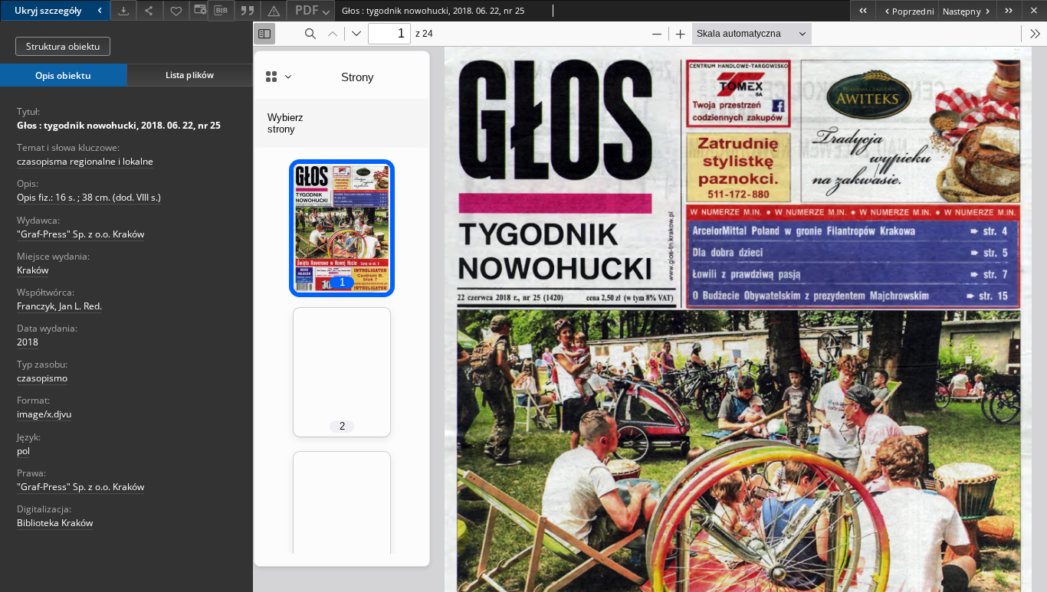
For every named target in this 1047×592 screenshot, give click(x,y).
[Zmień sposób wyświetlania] (198, 10)
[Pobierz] (123, 10)
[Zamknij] (1034, 10)
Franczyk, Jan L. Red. (59, 305)
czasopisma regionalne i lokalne (85, 161)
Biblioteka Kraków (55, 522)
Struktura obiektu (63, 46)
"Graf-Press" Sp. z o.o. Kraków (80, 233)
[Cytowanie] (248, 10)
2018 (27, 341)
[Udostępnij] (149, 10)
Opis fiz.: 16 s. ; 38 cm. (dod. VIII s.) (89, 197)
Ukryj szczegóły (48, 10)
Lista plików (190, 74)
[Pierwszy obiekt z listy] (862, 10)
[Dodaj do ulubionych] (176, 10)
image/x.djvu (44, 413)
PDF (307, 10)
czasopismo (42, 377)
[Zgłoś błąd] (274, 10)
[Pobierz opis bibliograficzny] (221, 10)
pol (23, 450)
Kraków (32, 269)
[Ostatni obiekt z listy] (1009, 10)
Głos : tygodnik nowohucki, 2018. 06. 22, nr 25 (119, 125)
